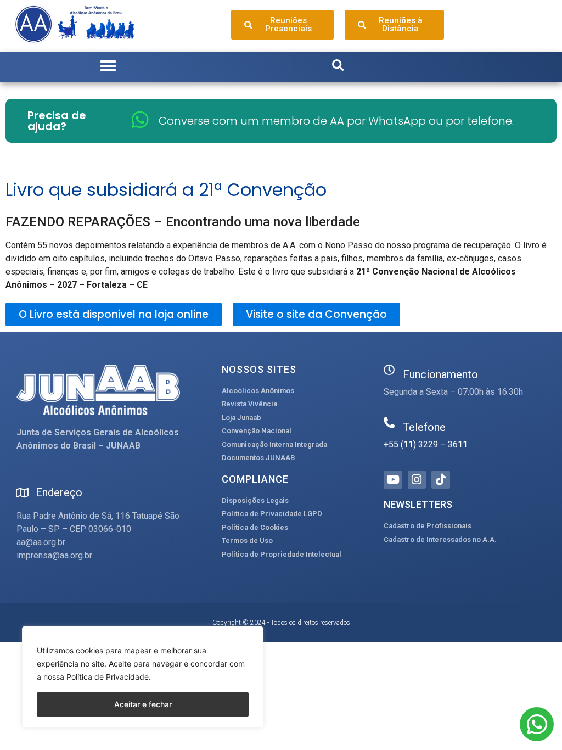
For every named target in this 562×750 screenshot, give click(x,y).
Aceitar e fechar (143, 704)
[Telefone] (389, 422)
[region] (142, 677)
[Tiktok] (440, 480)
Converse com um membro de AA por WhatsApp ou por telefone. (336, 120)
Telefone (424, 427)
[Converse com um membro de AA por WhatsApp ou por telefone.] (140, 119)
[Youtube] (393, 480)
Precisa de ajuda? (56, 121)
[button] (108, 66)
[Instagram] (417, 480)
